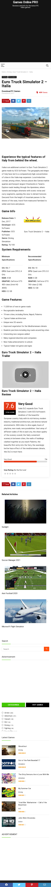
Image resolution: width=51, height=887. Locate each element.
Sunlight (5, 527)
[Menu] (3, 65)
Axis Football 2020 (9, 593)
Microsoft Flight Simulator (13, 626)
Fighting (8, 728)
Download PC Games (11, 91)
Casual (7, 719)
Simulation (12, 77)
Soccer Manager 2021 (11, 560)
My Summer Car (24, 788)
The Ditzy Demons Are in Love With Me (33, 774)
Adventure (8, 716)
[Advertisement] (25, 35)
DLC (6, 722)
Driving (9, 72)
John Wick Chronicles (26, 818)
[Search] (47, 65)
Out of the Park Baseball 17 (29, 760)
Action (7, 713)
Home (4, 72)
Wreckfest (22, 746)
